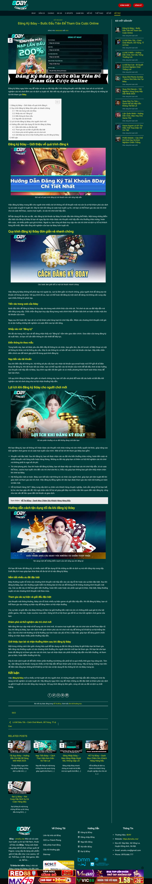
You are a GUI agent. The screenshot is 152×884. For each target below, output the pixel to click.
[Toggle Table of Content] (56, 102)
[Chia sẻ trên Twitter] (54, 695)
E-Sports (69, 13)
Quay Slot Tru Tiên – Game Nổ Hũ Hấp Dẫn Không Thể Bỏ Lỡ (131, 103)
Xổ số (108, 13)
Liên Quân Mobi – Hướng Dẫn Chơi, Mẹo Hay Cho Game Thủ (132, 115)
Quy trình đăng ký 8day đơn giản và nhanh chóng (30, 108)
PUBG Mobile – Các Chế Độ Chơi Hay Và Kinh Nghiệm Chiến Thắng (132, 140)
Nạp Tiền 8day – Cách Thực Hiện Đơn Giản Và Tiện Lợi (45, 758)
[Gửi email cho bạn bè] (58, 695)
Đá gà (59, 13)
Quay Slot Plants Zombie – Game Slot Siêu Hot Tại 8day (133, 79)
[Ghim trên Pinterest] (62, 695)
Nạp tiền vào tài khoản (24, 119)
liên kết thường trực (75, 704)
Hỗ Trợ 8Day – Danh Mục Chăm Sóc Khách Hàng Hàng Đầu (97, 758)
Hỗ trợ (117, 13)
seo (67, 30)
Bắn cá (42, 13)
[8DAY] (20, 5)
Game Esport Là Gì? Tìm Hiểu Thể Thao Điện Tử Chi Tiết (132, 127)
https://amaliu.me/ (130, 839)
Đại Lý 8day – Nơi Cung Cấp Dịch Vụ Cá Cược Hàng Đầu (19, 799)
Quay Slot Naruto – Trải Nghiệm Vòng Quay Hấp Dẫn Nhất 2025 (132, 91)
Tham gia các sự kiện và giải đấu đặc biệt (30, 130)
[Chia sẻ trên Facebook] (50, 695)
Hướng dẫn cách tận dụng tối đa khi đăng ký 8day (31, 124)
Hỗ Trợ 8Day (58, 20)
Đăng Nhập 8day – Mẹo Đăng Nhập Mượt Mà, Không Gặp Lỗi (71, 758)
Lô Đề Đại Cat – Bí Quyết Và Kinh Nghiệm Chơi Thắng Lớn (132, 67)
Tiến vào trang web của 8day (26, 111)
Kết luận (14, 138)
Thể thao (99, 13)
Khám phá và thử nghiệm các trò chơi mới (31, 132)
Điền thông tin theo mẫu (24, 116)
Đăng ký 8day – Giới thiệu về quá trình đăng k (29, 105)
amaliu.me (19, 839)
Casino (51, 13)
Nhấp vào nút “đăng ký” (24, 113)
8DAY (34, 13)
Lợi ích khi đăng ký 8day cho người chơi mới (29, 121)
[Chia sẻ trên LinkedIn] (67, 695)
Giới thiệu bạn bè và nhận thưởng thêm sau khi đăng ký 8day (37, 135)
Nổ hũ (89, 13)
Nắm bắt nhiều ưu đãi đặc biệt (26, 127)
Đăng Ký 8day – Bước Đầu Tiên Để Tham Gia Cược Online (132, 30)
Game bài (80, 13)
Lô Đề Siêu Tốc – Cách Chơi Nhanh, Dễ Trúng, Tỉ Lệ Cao (133, 42)
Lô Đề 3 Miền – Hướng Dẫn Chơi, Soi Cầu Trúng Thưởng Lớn (132, 54)
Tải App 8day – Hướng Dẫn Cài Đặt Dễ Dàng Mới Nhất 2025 (19, 758)
